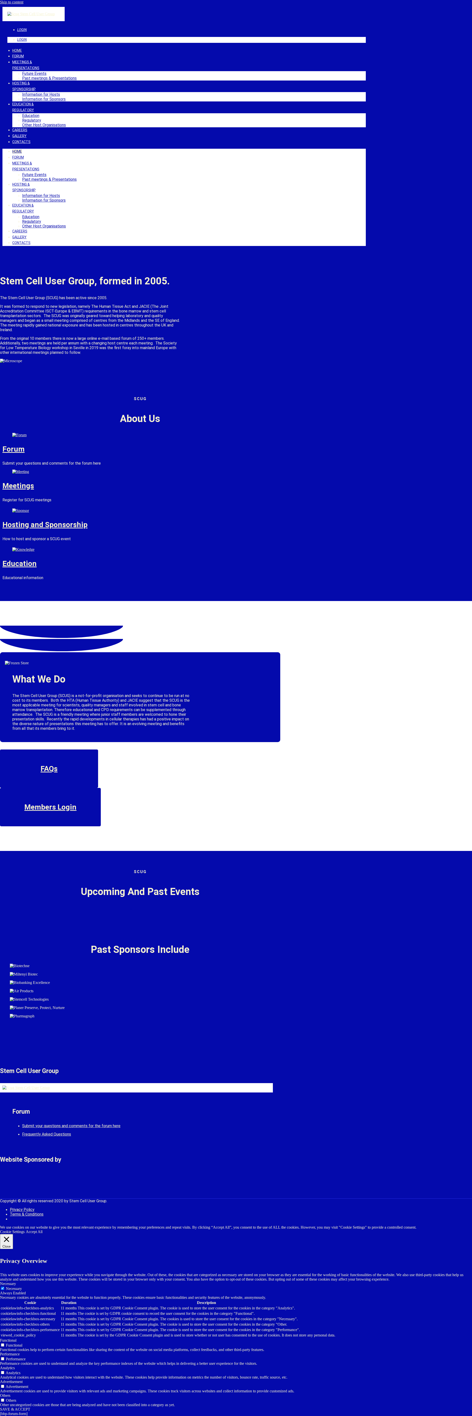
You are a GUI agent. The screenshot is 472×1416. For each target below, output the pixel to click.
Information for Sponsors (44, 99)
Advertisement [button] (11, 1382)
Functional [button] (8, 1340)
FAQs (49, 768)
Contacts (21, 142)
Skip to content (11, 2)
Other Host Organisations (44, 125)
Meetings (18, 485)
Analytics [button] (7, 1368)
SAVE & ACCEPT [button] (15, 1409)
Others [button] (5, 1395)
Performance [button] (10, 1354)
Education (30, 115)
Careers (19, 130)
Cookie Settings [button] (12, 1232)
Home (17, 50)
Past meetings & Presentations (49, 78)
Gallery (19, 136)
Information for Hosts (41, 94)
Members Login (50, 807)
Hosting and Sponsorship (45, 524)
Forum (18, 56)
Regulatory (31, 120)
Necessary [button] (8, 1284)
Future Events (34, 73)
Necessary (14, 1288)
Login (22, 30)
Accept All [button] (34, 1232)
